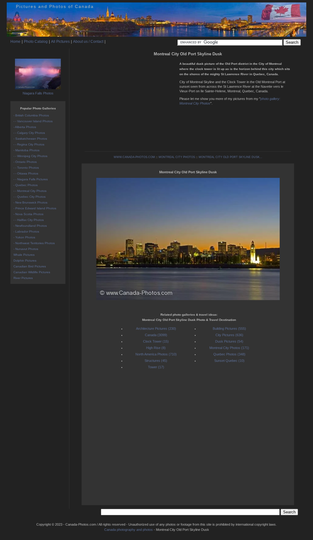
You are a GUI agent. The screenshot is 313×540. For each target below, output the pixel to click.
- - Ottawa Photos (25, 173)
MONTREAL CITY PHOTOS (177, 157)
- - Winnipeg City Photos (30, 156)
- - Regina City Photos (28, 144)
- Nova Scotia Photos (28, 214)
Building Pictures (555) (229, 328)
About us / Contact (88, 41)
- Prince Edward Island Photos (34, 208)
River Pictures (23, 278)
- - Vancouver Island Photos (33, 121)
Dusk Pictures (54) (229, 341)
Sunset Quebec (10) (229, 360)
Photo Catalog (36, 41)
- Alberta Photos (24, 127)
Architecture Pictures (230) (156, 328)
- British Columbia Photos (31, 115)
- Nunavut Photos (25, 249)
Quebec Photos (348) (229, 354)
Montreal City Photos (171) (229, 348)
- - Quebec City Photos (29, 196)
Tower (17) (156, 367)
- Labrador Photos (26, 231)
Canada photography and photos (128, 529)
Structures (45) (156, 360)
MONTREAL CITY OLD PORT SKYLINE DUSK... (230, 157)
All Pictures (60, 41)
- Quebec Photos (25, 185)
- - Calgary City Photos (29, 132)
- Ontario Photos (25, 161)
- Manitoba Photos (26, 150)
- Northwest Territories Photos (34, 243)
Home (15, 41)
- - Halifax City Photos (28, 220)
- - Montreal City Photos (29, 191)
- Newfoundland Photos (30, 225)
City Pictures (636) (229, 335)
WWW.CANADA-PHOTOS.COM (134, 157)
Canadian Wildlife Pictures (31, 272)
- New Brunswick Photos (30, 202)
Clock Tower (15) (156, 341)
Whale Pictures (24, 254)
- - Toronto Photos (26, 167)
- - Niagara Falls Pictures (30, 179)
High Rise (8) (156, 348)
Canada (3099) (156, 335)
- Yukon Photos (24, 237)
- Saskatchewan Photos (30, 138)
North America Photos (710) (156, 354)
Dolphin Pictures (24, 260)
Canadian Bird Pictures (29, 266)
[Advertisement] (130, 101)
